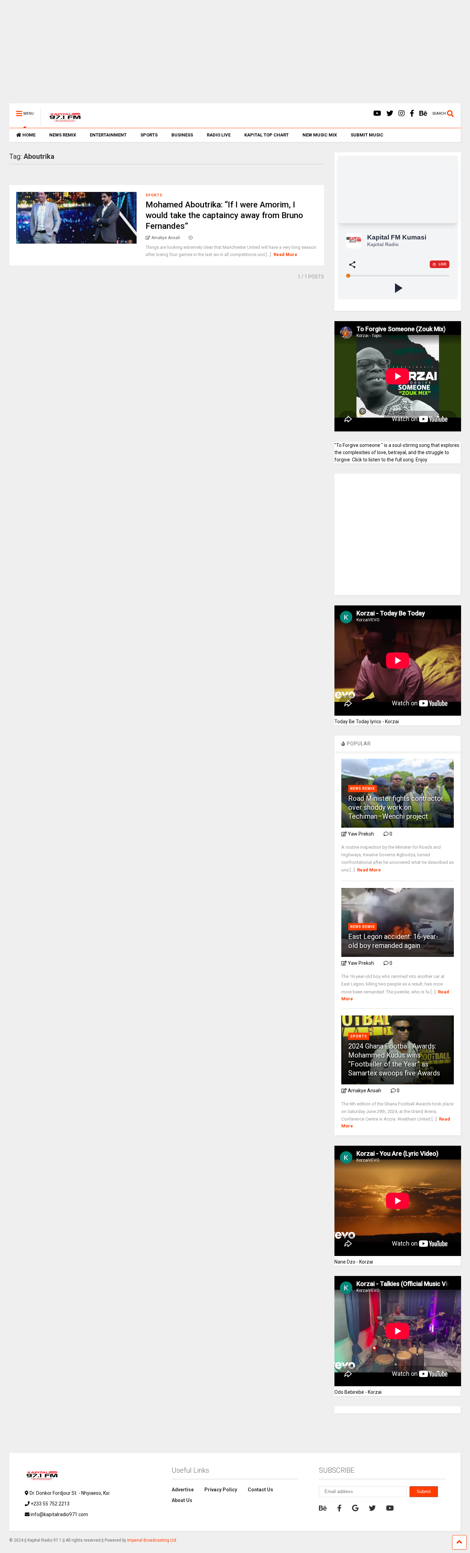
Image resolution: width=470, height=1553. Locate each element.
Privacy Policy (220, 1489)
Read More (285, 254)
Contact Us (260, 1489)
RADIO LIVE (219, 134)
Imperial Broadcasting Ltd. (152, 1540)
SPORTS (149, 134)
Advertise (183, 1489)
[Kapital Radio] (61, 123)
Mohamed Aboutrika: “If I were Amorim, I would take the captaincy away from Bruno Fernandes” (224, 215)
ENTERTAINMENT (108, 134)
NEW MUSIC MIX (319, 134)
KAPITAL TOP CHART (266, 134)
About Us (182, 1500)
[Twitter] (389, 113)
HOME (28, 134)
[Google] (355, 1508)
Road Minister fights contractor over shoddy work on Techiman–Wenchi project (396, 807)
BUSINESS (182, 134)
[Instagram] (401, 113)
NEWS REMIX (62, 134)
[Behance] (423, 113)
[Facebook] (412, 113)
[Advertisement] (215, 55)
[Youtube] (377, 113)
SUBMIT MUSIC (367, 134)
